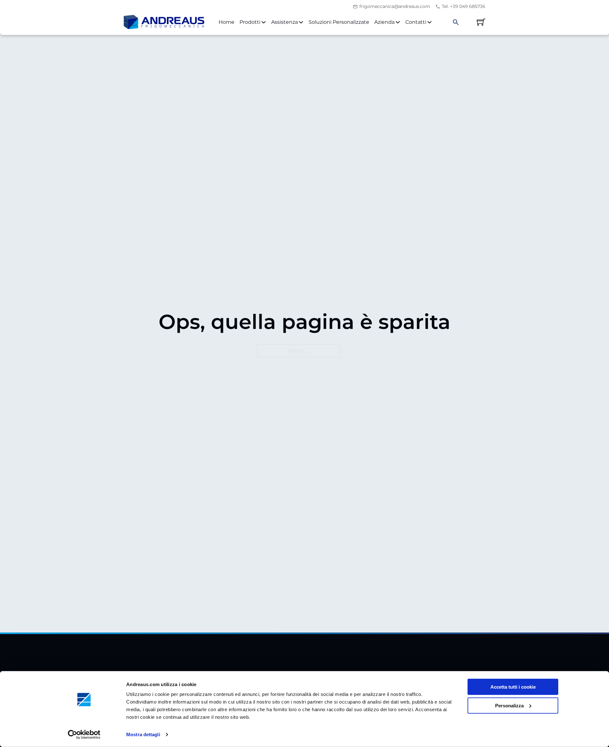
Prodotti (249, 22)
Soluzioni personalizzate (339, 22)
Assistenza (284, 22)
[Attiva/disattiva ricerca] (455, 22)
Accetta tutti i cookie (513, 687)
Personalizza (509, 705)
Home (226, 22)
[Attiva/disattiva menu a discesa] (263, 22)
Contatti (415, 22)
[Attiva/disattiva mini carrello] (481, 22)
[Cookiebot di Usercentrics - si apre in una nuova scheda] (84, 734)
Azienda (384, 22)
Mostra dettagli (143, 734)
